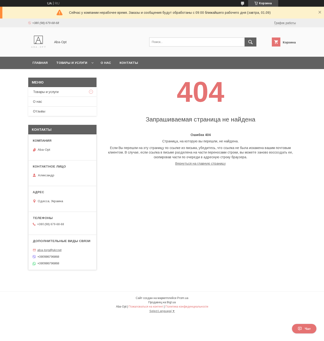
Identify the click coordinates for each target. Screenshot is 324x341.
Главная (40, 63)
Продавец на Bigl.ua (162, 302)
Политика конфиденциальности (186, 306)
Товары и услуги (71, 63)
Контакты (129, 63)
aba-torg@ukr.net (49, 250)
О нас (106, 63)
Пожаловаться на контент (146, 306)
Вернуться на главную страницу (200, 163)
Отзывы (39, 111)
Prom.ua (182, 298)
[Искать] (250, 42)
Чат (308, 329)
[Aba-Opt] (38, 50)
